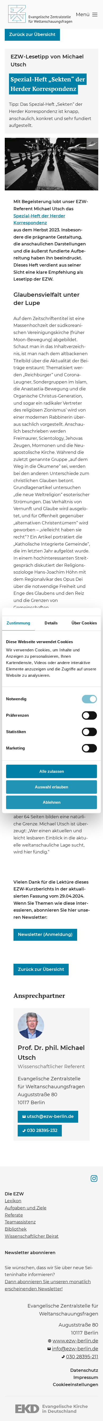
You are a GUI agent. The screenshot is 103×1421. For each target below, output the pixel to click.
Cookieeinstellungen (75, 1384)
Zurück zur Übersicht (32, 34)
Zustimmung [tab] (18, 623)
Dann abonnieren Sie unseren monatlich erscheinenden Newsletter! (48, 1284)
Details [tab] (51, 623)
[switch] (89, 715)
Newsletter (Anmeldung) (44, 933)
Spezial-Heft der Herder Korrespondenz (44, 219)
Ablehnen (51, 802)
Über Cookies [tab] (84, 623)
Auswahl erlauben (51, 787)
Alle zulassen (51, 771)
